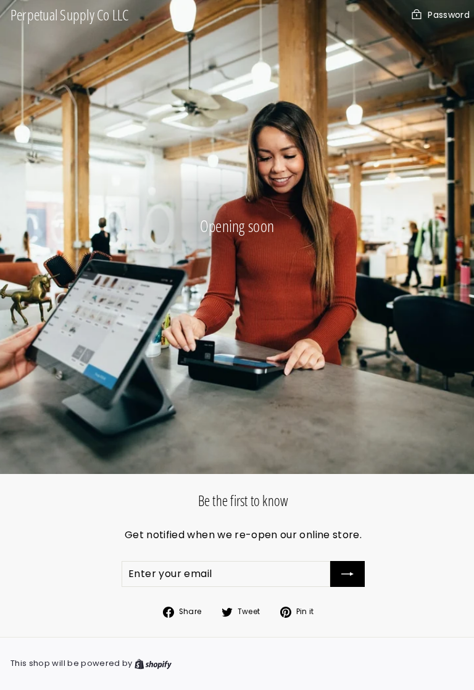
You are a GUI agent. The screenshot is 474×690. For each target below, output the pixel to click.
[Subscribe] (347, 574)
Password (449, 15)
